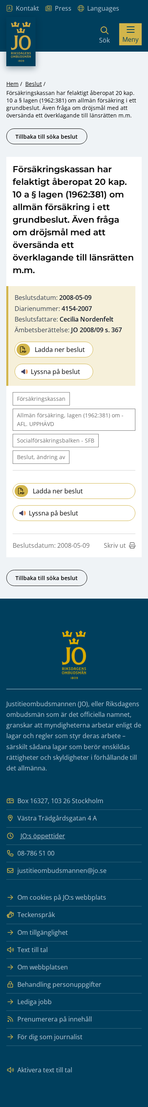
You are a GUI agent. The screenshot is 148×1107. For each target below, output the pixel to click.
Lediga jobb (34, 1001)
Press (63, 8)
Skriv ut (115, 545)
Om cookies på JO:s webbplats (61, 897)
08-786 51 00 (35, 853)
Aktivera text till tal (44, 1070)
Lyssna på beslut (55, 371)
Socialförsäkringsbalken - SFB (55, 440)
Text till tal (32, 949)
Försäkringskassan (41, 398)
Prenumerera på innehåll (54, 1019)
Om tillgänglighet (42, 932)
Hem (12, 83)
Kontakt (27, 8)
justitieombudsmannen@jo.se (62, 870)
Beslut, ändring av (41, 457)
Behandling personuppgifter (59, 984)
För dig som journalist (49, 1037)
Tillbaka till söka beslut (46, 136)
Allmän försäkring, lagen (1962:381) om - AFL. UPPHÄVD (70, 419)
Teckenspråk (36, 914)
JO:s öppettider (43, 836)
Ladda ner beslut (60, 349)
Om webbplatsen (42, 967)
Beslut (33, 83)
